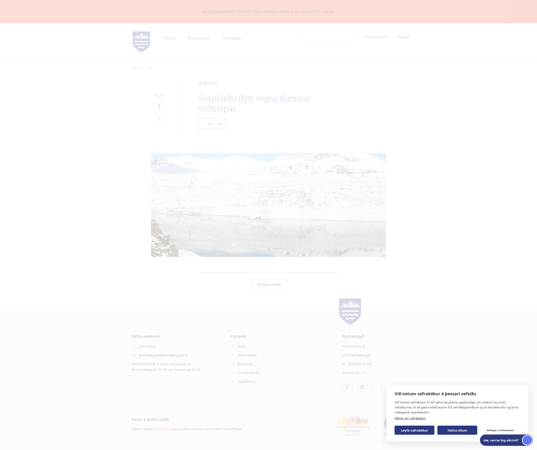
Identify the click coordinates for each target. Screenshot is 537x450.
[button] (506, 440)
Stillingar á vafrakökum (500, 430)
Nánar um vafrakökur (410, 418)
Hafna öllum (457, 430)
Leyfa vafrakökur (414, 430)
